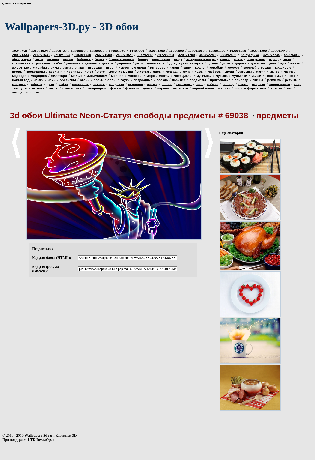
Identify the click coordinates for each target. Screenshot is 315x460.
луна (186, 71)
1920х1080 (237, 51)
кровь (17, 71)
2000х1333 (20, 55)
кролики (55, 71)
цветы (148, 88)
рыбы (63, 84)
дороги (241, 63)
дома (226, 63)
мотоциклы (183, 76)
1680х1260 (217, 51)
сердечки (116, 84)
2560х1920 (124, 55)
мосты (164, 76)
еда (283, 63)
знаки (79, 67)
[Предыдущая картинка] (16, 157)
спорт (243, 84)
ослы (111, 80)
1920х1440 (279, 51)
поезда (162, 80)
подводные (143, 80)
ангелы (53, 59)
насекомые (274, 76)
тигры (53, 88)
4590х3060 (292, 55)
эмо (289, 88)
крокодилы (35, 71)
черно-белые (203, 88)
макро (274, 71)
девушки (73, 63)
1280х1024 (39, 51)
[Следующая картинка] (209, 157)
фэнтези (132, 88)
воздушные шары (201, 59)
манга (288, 71)
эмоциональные (25, 92)
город (274, 59)
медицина (39, 76)
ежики (295, 63)
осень (98, 80)
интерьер (158, 67)
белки (99, 59)
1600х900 (176, 51)
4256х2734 (271, 55)
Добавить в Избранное (16, 3)
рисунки (19, 84)
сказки (152, 84)
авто (39, 59)
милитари (59, 76)
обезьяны (68, 80)
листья (143, 71)
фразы (115, 88)
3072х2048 (145, 55)
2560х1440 (82, 55)
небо (291, 76)
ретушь (291, 80)
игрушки (95, 67)
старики (258, 84)
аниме (68, 59)
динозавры (156, 63)
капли (174, 67)
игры (110, 67)
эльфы (276, 88)
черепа (163, 88)
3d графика (250, 55)
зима (55, 67)
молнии (117, 76)
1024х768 (19, 51)
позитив (178, 80)
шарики (224, 88)
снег (199, 84)
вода (178, 59)
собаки (212, 84)
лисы (157, 71)
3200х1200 (186, 55)
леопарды (75, 71)
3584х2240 (207, 55)
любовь (214, 71)
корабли (216, 67)
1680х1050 (196, 51)
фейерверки (96, 88)
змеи (67, 67)
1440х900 (136, 51)
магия (260, 71)
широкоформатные (250, 88)
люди (229, 71)
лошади (172, 71)
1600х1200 (156, 51)
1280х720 (59, 51)
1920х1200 (258, 51)
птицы (258, 80)
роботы (36, 84)
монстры (135, 76)
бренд (143, 59)
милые (76, 76)
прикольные (220, 80)
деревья (124, 63)
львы (199, 71)
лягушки (245, 71)
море (150, 76)
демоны (91, 63)
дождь (213, 63)
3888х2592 (228, 55)
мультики (239, 76)
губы (58, 63)
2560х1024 (62, 55)
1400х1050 (117, 51)
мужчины (203, 76)
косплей (250, 67)
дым (272, 63)
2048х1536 (41, 55)
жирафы (40, 67)
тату (297, 84)
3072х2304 (166, 55)
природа (242, 80)
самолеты (80, 84)
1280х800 (78, 51)
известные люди (132, 67)
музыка (222, 76)
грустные (42, 63)
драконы (258, 63)
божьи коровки (121, 59)
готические (21, 63)
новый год (21, 80)
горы (287, 59)
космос (233, 67)
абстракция (21, 59)
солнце (228, 84)
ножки (39, 80)
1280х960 (97, 51)
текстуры (19, 88)
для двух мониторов (186, 63)
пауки (125, 80)
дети (139, 63)
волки (225, 59)
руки (50, 84)
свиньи (99, 84)
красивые (283, 67)
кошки (266, 67)
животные (20, 67)
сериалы (135, 84)
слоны (167, 84)
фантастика (71, 88)
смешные (184, 84)
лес (90, 71)
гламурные (256, 59)
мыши (256, 76)
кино (187, 67)
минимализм (96, 76)
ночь (52, 80)
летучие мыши (121, 71)
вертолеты (161, 59)
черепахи (180, 88)
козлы (200, 67)
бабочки (84, 59)
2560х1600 (103, 55)
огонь (84, 80)
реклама (274, 80)
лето (101, 71)
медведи (19, 76)
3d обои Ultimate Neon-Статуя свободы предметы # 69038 (130, 115)
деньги (107, 63)
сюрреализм (279, 84)
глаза (238, 59)
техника (38, 88)
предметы (198, 80)
